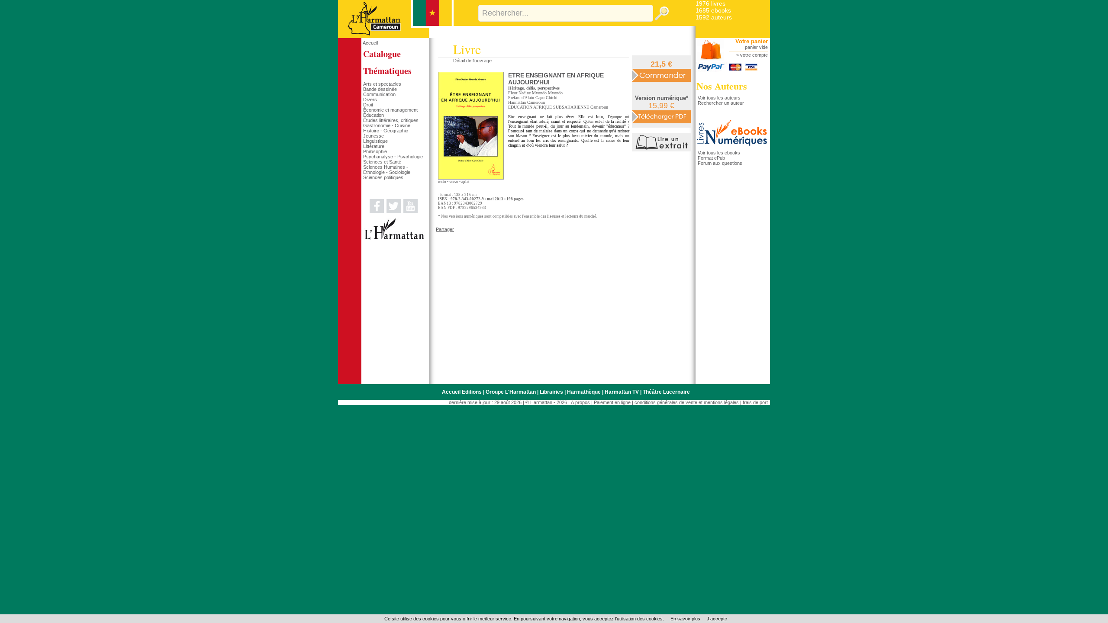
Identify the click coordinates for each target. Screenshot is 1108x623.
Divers (370, 99)
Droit (368, 104)
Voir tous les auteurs (719, 97)
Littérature (373, 146)
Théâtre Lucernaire (666, 392)
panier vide (756, 47)
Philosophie (375, 151)
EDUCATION (520, 107)
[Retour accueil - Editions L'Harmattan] (396, 36)
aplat (465, 182)
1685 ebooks (713, 10)
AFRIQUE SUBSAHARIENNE (561, 107)
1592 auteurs (714, 17)
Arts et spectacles (382, 84)
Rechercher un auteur (721, 103)
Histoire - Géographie (385, 130)
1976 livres (710, 3)
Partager (445, 229)
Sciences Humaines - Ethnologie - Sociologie (386, 169)
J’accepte (717, 618)
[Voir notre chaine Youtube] (410, 211)
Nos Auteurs (721, 86)
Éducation (373, 115)
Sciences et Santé (382, 161)
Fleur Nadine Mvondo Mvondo (535, 92)
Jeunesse (373, 135)
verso (453, 182)
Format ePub (711, 158)
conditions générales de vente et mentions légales (687, 402)
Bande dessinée (380, 89)
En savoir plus (685, 618)
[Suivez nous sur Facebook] (377, 211)
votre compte (754, 55)
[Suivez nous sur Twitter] (394, 211)
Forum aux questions (720, 163)
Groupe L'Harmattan (511, 392)
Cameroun (599, 107)
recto (442, 182)
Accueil (370, 42)
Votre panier (751, 41)
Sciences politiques (383, 177)
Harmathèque (584, 392)
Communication (379, 94)
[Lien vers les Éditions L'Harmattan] (394, 238)
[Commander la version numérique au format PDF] (661, 116)
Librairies (551, 392)
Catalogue (382, 54)
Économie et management (390, 109)
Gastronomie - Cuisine (386, 125)
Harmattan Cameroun (526, 102)
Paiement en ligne (612, 402)
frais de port (755, 402)
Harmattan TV (622, 392)
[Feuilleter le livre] (662, 149)
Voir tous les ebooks (719, 152)
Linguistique (375, 141)
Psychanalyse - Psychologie (393, 156)
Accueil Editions (462, 392)
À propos (580, 402)
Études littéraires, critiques (391, 120)
